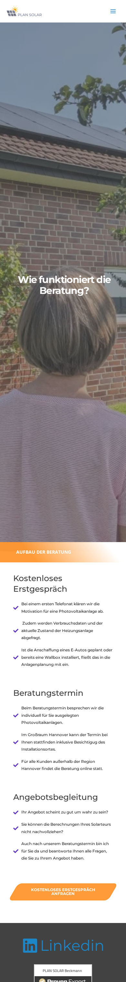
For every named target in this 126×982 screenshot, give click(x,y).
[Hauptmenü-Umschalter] (113, 11)
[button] (43, 552)
